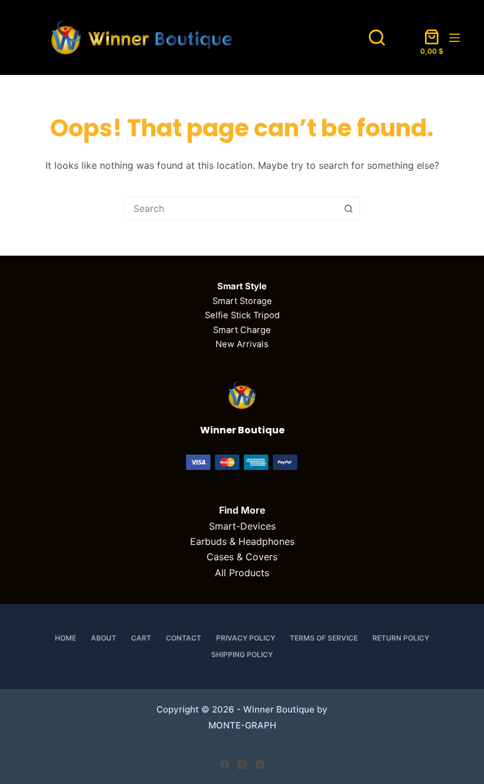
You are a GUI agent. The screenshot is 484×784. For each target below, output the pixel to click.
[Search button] (348, 208)
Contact (183, 637)
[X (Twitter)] (242, 764)
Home (65, 637)
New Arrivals (242, 344)
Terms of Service (324, 637)
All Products (242, 573)
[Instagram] (260, 764)
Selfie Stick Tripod (242, 315)
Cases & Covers (242, 557)
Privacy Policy (245, 637)
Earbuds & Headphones (242, 541)
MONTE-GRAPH (242, 725)
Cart (141, 637)
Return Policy (400, 637)
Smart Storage (242, 301)
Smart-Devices (242, 526)
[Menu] (454, 37)
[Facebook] (224, 764)
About (103, 637)
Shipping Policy (242, 654)
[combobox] (231, 208)
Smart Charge (242, 330)
